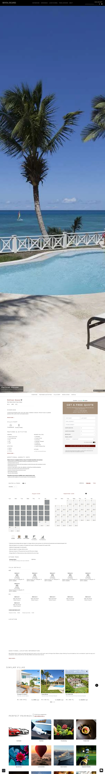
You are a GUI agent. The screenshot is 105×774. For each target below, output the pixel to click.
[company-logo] (9, 3)
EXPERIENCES (44, 2)
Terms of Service (90, 448)
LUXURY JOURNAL (53, 2)
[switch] (94, 442)
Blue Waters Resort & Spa (9, 389)
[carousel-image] (28, 681)
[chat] (101, 770)
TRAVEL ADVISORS (63, 2)
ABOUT (71, 2)
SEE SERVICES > (39, 716)
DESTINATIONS (35, 2)
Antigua (20, 389)
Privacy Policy (84, 448)
